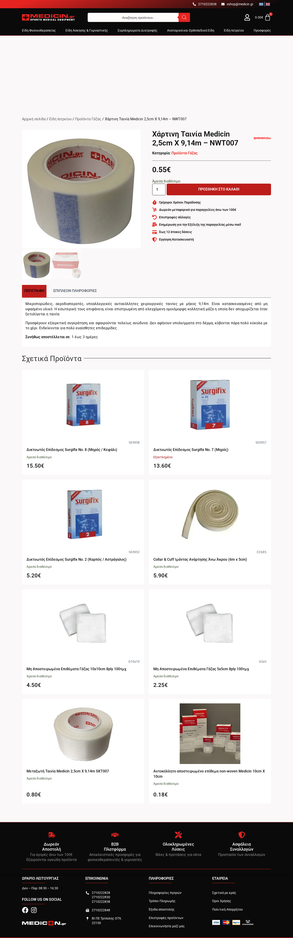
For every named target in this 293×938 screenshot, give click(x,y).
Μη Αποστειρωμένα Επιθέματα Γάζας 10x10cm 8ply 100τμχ (76, 669)
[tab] (34, 291)
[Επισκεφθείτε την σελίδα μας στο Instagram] (34, 910)
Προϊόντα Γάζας (88, 118)
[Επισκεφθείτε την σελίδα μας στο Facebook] (25, 910)
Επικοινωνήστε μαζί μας (167, 926)
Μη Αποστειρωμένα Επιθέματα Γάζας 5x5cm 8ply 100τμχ (201, 669)
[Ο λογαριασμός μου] (247, 17)
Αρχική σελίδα (34, 118)
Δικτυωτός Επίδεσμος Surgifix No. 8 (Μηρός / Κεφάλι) (72, 450)
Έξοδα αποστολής (162, 909)
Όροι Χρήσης (221, 901)
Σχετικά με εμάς (224, 892)
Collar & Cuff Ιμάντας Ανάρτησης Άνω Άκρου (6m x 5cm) (200, 559)
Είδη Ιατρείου (60, 118)
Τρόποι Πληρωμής (162, 901)
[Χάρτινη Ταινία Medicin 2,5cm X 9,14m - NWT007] (81, 189)
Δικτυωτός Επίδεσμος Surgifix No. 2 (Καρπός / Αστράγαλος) (77, 559)
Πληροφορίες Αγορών (165, 892)
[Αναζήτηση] (184, 17)
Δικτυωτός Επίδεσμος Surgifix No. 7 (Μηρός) (190, 450)
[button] (39, 30)
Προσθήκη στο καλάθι (218, 189)
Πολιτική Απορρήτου (227, 909)
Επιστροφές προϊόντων (166, 918)
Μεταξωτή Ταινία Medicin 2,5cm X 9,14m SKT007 (68, 771)
